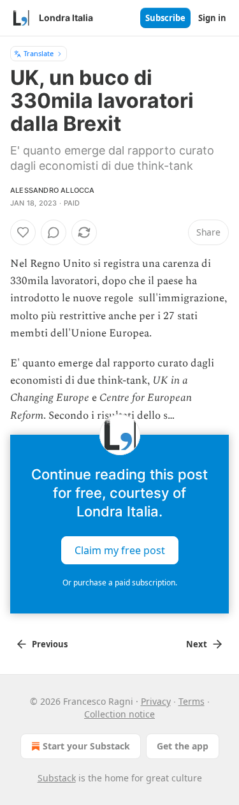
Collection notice (119, 714)
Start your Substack (86, 746)
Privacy (156, 701)
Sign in (212, 18)
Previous (50, 644)
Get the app (182, 746)
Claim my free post (120, 550)
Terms (191, 701)
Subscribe (165, 18)
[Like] (23, 232)
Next (196, 644)
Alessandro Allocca (52, 190)
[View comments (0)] (53, 232)
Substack (57, 778)
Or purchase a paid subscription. (119, 582)
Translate (39, 53)
